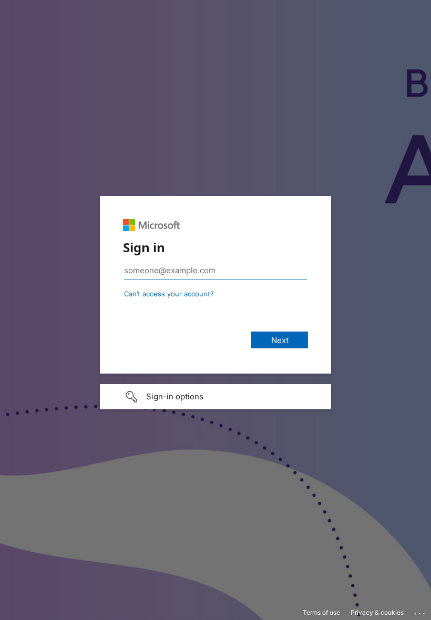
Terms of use (321, 612)
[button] (215, 396)
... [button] (420, 611)
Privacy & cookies (377, 612)
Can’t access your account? (169, 294)
